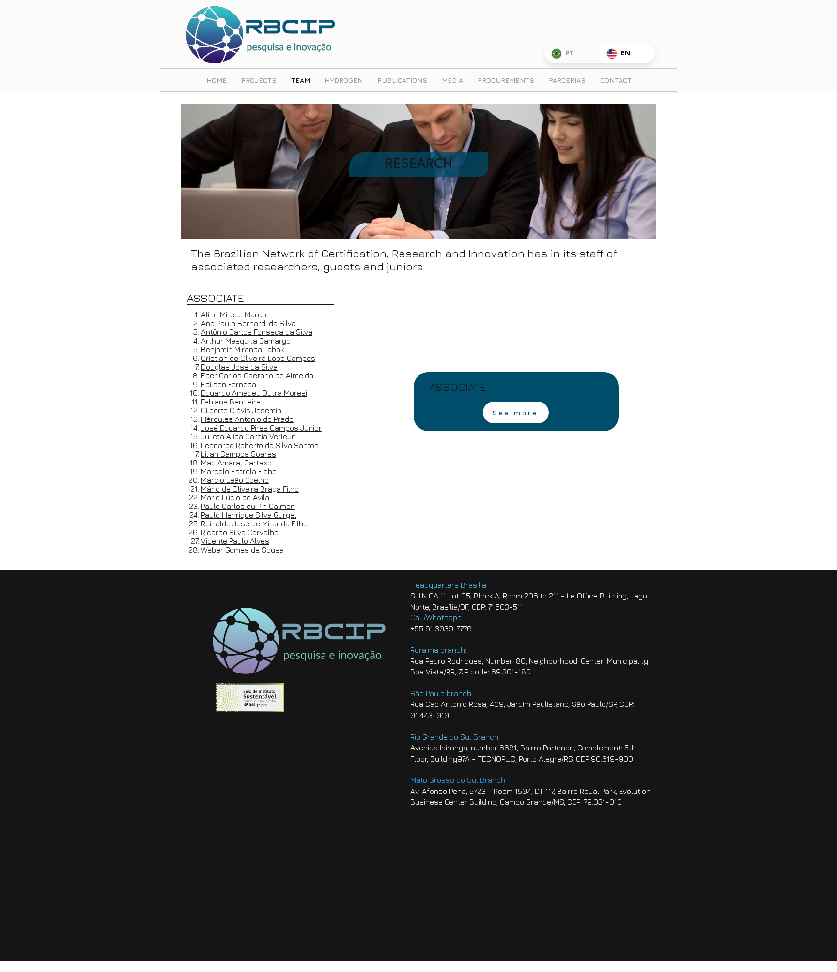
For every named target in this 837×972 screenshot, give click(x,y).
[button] (516, 412)
